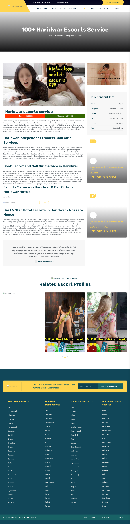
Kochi (47, 434)
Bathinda (74, 499)
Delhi (10, 463)
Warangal (74, 471)
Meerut (47, 462)
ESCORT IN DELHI (104, 8)
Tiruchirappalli (76, 431)
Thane (73, 423)
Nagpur (47, 474)
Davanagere (106, 430)
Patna (47, 490)
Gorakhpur (106, 446)
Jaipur (47, 410)
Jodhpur (105, 482)
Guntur (104, 454)
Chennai (11, 447)
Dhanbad (11, 467)
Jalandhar (48, 414)
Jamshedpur (49, 422)
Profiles (63, 8)
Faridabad (11, 471)
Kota (47, 442)
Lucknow (48, 446)
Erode (104, 438)
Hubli (104, 474)
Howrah (105, 470)
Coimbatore (12, 451)
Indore (10, 499)
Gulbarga (105, 450)
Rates (54, 8)
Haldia (104, 458)
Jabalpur (11, 503)
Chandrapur (106, 418)
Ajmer (73, 479)
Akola (73, 483)
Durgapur (105, 434)
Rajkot (47, 502)
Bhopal (10, 439)
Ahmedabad (12, 411)
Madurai (48, 454)
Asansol (11, 423)
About (46, 8)
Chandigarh (12, 443)
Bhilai (104, 410)
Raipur (47, 498)
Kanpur (47, 430)
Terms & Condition (90, 517)
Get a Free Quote (112, 2)
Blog (92, 8)
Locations (72, 8)
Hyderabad (12, 491)
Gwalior (10, 487)
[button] (62, 356)
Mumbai (48, 466)
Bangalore (11, 431)
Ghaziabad (12, 475)
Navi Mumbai (49, 482)
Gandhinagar (107, 442)
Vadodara (74, 451)
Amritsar (11, 419)
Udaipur (74, 443)
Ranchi (47, 506)
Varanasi (74, 455)
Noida (47, 486)
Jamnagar (48, 418)
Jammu (104, 478)
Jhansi (47, 426)
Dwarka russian (76, 427)
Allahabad (11, 415)
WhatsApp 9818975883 (65, 116)
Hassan (104, 466)
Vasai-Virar (75, 459)
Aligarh (73, 487)
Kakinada (105, 486)
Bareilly (10, 435)
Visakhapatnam (76, 467)
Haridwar (105, 462)
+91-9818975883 (62, 2)
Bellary (73, 503)
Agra (9, 407)
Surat (73, 419)
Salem (73, 407)
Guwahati (11, 483)
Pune (47, 494)
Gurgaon (11, 479)
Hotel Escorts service (51, 347)
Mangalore (49, 458)
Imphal (10, 495)
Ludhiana (48, 450)
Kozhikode (106, 498)
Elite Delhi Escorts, (17, 517)
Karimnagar (106, 490)
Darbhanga (106, 426)
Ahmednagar (75, 475)
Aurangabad (12, 427)
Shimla (73, 411)
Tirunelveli (74, 435)
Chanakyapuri (76, 447)
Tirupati (74, 439)
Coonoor (105, 422)
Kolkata (48, 438)
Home (39, 8)
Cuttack (11, 455)
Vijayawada (75, 463)
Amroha (73, 491)
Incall (83, 8)
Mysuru (47, 470)
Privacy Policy (107, 517)
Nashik (47, 478)
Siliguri (73, 415)
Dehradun (11, 459)
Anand (73, 495)
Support (120, 517)
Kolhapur (105, 494)
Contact (116, 8)
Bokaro (104, 414)
